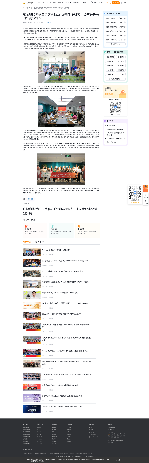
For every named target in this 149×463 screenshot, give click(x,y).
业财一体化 (75, 453)
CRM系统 (30, 453)
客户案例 (53, 3)
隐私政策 (69, 441)
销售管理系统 (26, 427)
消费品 (39, 429)
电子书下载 (54, 436)
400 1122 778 (118, 99)
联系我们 (110, 425)
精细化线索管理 (111, 142)
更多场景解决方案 (115, 79)
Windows (93, 432)
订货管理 (121, 70)
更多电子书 (115, 44)
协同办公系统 (50, 453)
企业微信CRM (26, 439)
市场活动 (54, 434)
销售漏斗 (121, 61)
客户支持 (68, 3)
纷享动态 (30, 199)
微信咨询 (49, 22)
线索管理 (110, 61)
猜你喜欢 (39, 241)
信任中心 (69, 432)
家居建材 (39, 441)
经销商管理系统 (26, 434)
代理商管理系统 (26, 436)
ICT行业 (39, 434)
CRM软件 (25, 453)
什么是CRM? (111, 126)
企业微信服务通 (26, 443)
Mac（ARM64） (94, 437)
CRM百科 (54, 443)
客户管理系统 (36, 453)
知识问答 (54, 441)
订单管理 (110, 66)
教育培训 (39, 443)
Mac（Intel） (94, 434)
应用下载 (91, 425)
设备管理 (110, 74)
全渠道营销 (110, 57)
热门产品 (25, 425)
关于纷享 (83, 3)
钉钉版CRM (25, 441)
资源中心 (60, 3)
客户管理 (121, 66)
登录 (107, 3)
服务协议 (69, 439)
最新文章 (30, 449)
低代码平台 (62, 453)
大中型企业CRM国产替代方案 (116, 138)
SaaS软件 (39, 427)
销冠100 (90, 453)
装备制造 (39, 432)
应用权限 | (90, 456)
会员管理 (110, 70)
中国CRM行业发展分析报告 (115, 129)
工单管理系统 (68, 453)
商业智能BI (56, 453)
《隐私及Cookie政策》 (97, 459)
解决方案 (45, 3)
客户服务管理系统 (27, 432)
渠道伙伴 (76, 3)
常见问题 (54, 427)
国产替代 (80, 453)
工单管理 (121, 74)
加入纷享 (69, 434)
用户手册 (54, 429)
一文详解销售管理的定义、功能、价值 (116, 134)
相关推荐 (27, 241)
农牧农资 (39, 439)
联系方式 (69, 436)
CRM (24, 8)
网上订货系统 (43, 453)
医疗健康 (39, 436)
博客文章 (29, 8)
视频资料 (54, 439)
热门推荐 (25, 449)
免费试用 (116, 3)
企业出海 (85, 453)
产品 (39, 3)
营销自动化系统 (26, 429)
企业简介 (69, 427)
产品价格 (54, 432)
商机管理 (121, 57)
